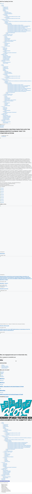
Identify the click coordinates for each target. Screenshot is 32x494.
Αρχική (3, 64)
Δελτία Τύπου (5, 47)
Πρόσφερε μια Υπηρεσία (6, 57)
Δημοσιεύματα (5, 53)
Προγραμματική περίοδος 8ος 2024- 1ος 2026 (13, 16)
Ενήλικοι (6, 459)
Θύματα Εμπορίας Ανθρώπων (9, 41)
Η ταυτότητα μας (5, 66)
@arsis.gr (2, 378)
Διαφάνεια (4, 10)
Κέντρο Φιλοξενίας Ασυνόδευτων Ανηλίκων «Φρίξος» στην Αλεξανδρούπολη (19, 30)
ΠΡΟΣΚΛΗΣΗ (2, 253)
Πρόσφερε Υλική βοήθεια (7, 56)
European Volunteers (6, 59)
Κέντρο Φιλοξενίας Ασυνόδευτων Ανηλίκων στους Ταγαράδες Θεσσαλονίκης (19, 28)
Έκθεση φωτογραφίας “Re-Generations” (11, 52)
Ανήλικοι (6, 458)
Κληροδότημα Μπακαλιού (8, 13)
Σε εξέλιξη (6, 15)
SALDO (7, 396)
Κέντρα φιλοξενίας (9, 83)
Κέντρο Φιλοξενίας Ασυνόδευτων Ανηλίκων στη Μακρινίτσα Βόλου (18, 86)
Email (1, 359)
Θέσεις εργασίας (5, 122)
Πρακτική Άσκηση (7, 105)
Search (1, 124)
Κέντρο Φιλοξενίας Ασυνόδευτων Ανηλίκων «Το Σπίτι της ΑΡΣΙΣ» (14, 439)
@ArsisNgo (2, 390)
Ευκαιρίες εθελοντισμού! (4, 325)
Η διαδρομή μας (5, 67)
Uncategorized (4, 136)
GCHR (7, 33)
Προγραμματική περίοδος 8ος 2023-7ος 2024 (13, 18)
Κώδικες (4, 9)
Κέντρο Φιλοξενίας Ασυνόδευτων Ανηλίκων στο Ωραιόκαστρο (17, 31)
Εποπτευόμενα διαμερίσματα (10, 32)
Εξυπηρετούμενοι (7, 43)
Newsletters (5, 49)
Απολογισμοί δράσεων (8, 12)
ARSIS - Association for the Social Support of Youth (12, 386)
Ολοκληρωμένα (7, 17)
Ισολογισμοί (6, 11)
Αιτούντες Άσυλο (7, 39)
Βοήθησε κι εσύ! (4, 54)
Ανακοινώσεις (5, 48)
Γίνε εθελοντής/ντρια (6, 58)
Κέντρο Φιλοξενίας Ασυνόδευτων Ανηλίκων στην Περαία (16, 87)
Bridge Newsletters (7, 50)
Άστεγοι (6, 36)
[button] (5, 481)
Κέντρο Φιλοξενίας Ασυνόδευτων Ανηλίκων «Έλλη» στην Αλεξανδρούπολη (19, 85)
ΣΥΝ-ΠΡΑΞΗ (6, 455)
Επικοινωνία (3, 479)
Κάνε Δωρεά (3, 478)
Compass (6, 104)
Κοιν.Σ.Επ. (6, 37)
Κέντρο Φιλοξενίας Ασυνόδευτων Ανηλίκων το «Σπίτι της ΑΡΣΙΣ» (17, 29)
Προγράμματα (5, 14)
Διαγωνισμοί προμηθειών (7, 62)
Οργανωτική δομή (5, 8)
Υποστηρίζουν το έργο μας (6, 60)
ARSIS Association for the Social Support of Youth (11, 394)
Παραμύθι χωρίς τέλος (4, 288)
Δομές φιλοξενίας (9, 441)
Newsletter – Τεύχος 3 (4, 283)
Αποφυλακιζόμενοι (7, 38)
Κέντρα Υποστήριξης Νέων (9, 34)
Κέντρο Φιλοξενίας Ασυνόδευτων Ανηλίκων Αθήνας (15, 84)
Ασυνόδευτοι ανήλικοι (8, 23)
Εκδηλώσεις (5, 51)
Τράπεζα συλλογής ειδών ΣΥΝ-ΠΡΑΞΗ (10, 40)
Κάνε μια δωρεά (5, 55)
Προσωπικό (6, 103)
